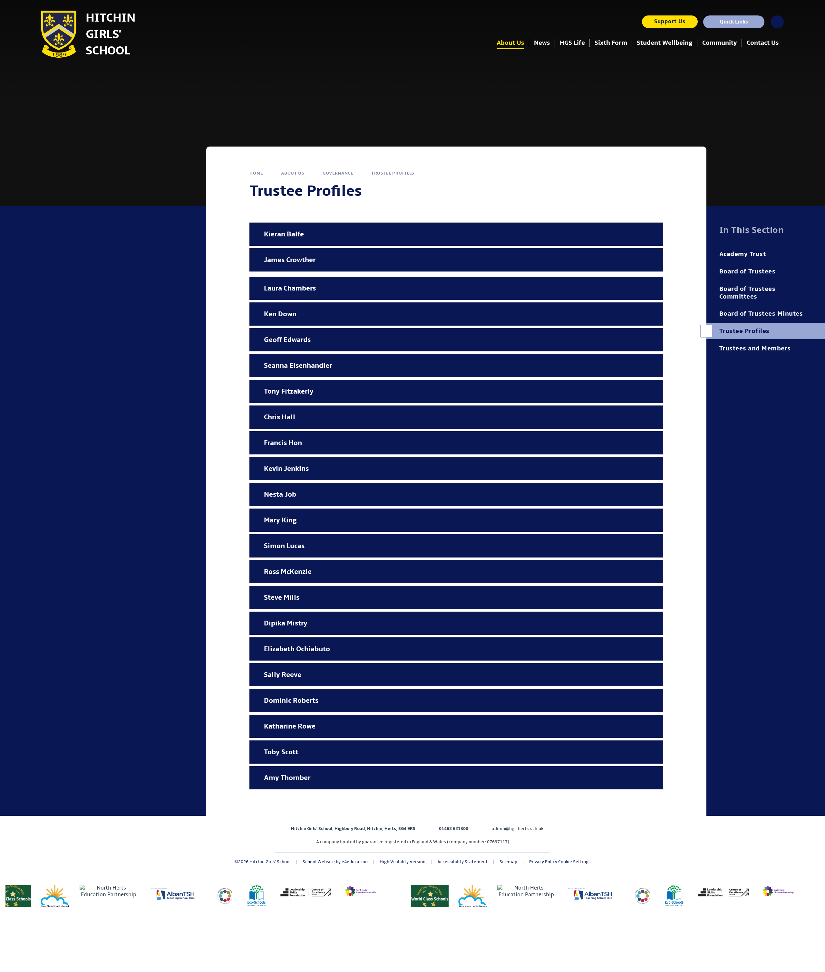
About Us (293, 173)
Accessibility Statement (462, 861)
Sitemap (508, 861)
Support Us (669, 21)
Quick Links (734, 22)
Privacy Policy (543, 861)
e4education (355, 861)
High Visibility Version (402, 861)
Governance (338, 173)
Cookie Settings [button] (574, 861)
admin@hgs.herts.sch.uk (517, 828)
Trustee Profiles (392, 173)
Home (256, 173)
